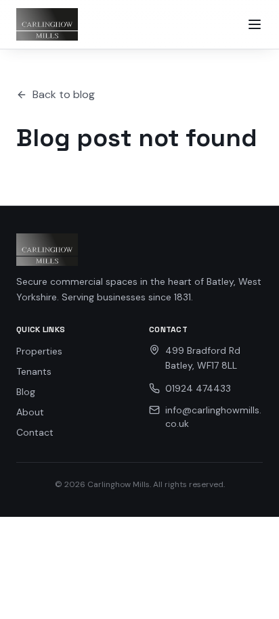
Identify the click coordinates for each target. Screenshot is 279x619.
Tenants (33, 371)
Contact (34, 432)
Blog (25, 392)
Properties (39, 351)
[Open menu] (254, 24)
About (30, 412)
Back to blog (64, 94)
